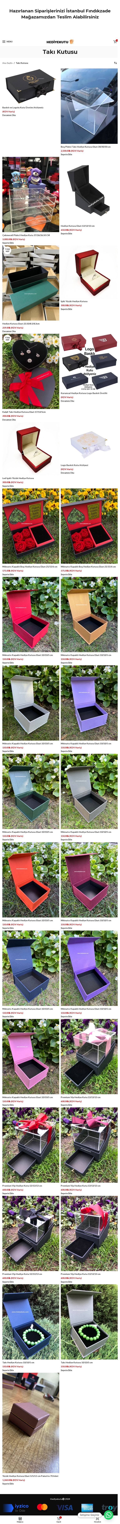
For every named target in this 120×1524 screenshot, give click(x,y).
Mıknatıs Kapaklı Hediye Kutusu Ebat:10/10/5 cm (27, 655)
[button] (108, 1515)
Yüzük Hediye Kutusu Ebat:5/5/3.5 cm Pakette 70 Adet (30, 1476)
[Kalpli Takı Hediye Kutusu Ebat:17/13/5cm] (30, 371)
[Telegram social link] (68, 34)
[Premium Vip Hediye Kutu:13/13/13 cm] (89, 1056)
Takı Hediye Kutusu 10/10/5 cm (18, 1362)
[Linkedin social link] (64, 34)
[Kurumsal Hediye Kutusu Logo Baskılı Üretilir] (89, 362)
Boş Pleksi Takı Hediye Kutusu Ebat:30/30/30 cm (86, 146)
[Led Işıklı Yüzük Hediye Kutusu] (30, 448)
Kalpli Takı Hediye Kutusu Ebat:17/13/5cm (24, 412)
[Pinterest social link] (60, 34)
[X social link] (56, 34)
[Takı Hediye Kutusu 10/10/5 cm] (30, 1322)
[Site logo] (60, 41)
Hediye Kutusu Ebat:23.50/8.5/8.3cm (21, 323)
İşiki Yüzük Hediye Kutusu (74, 301)
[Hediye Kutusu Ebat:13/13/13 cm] (89, 190)
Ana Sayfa (7, 63)
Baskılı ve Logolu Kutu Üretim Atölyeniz (22, 107)
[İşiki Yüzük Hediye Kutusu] (89, 271)
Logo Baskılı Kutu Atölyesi (74, 465)
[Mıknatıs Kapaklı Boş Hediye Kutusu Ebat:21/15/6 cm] (30, 526)
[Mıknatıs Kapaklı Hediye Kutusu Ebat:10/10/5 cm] (30, 614)
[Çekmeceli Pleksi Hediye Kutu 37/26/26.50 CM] (30, 194)
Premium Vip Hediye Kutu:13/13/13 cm (80, 1097)
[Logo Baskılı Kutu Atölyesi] (89, 442)
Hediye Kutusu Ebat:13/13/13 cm (78, 226)
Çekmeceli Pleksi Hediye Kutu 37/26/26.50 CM (26, 235)
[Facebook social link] (52, 34)
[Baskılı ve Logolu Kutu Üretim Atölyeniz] (30, 86)
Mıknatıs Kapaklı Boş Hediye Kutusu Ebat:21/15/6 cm (29, 566)
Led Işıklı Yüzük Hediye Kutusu (18, 478)
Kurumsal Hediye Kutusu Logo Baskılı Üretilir (84, 393)
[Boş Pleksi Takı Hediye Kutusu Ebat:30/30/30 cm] (89, 106)
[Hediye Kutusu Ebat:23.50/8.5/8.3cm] (30, 283)
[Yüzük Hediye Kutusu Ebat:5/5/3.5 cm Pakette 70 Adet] (30, 1423)
